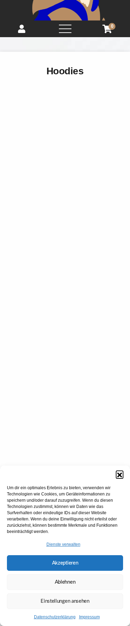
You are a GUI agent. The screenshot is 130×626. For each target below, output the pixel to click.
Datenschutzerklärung (55, 617)
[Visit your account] (21, 29)
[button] (119, 474)
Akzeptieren (65, 563)
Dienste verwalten (63, 544)
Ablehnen (65, 582)
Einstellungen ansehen (65, 601)
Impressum (89, 617)
